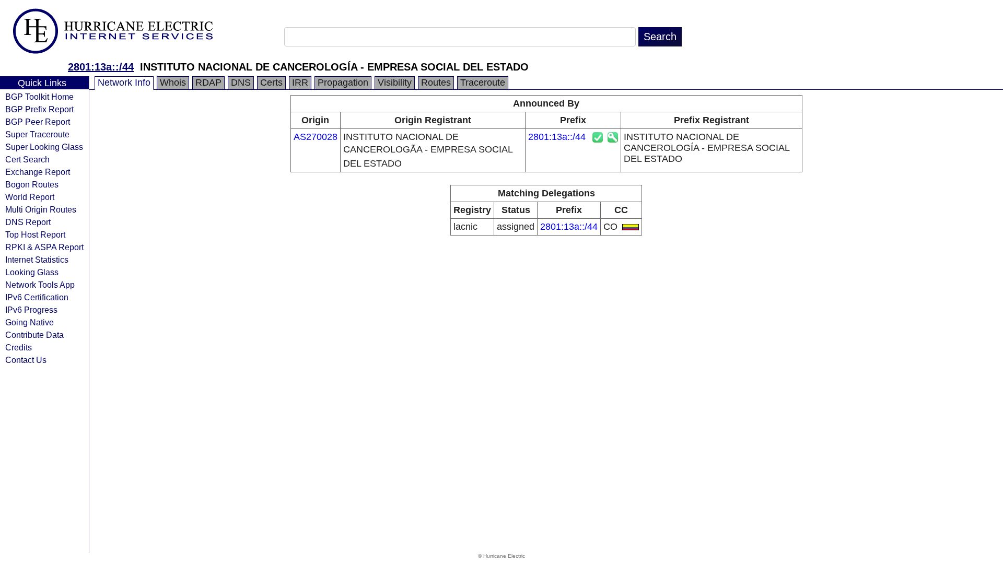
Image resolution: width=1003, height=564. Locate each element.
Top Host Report (35, 234)
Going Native (29, 322)
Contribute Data (34, 334)
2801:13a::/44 (101, 67)
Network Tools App (40, 284)
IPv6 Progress (31, 309)
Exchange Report (37, 172)
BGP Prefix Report (39, 109)
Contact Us (25, 360)
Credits (18, 347)
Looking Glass (32, 272)
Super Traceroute (37, 134)
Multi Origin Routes (40, 209)
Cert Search (27, 159)
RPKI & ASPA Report (44, 247)
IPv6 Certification (36, 297)
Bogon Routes (32, 184)
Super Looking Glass (44, 146)
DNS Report (28, 222)
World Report (29, 197)
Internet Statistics (36, 259)
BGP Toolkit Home (39, 96)
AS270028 (315, 137)
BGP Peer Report (37, 121)
